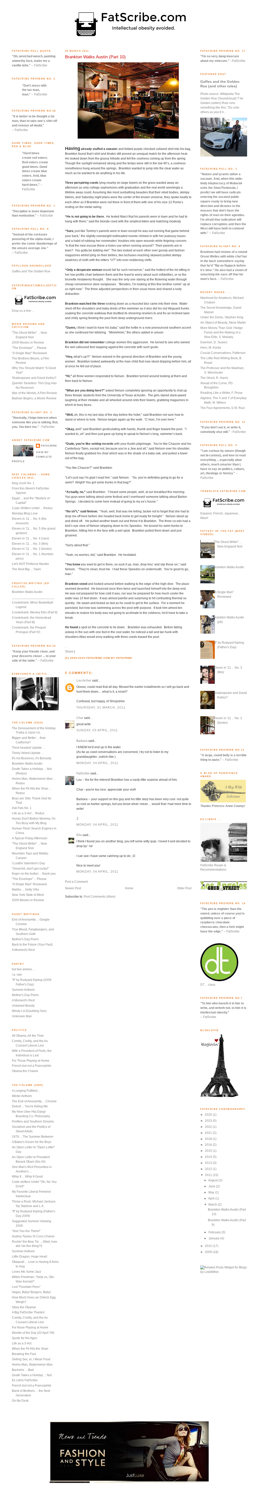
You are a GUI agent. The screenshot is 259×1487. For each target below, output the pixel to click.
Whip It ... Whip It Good (27, 1176)
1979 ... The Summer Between (32, 1136)
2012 (209, 1169)
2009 (209, 1252)
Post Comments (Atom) (99, 896)
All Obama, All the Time (28, 1035)
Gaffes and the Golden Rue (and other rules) (220, 84)
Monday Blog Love (25, 513)
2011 (209, 1175)
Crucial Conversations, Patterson (223, 353)
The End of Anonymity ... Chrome (34, 1101)
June (212, 1186)
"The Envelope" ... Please (29, 348)
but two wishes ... (23, 969)
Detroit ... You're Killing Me (30, 1106)
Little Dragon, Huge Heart (29, 1256)
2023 (209, 1121)
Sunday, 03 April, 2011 (97, 730)
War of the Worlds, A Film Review (34, 393)
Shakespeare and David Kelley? (34, 378)
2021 (209, 1133)
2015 (209, 1151)
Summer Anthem (23, 990)
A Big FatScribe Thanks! (28, 1312)
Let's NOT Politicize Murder (30, 564)
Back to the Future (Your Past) (32, 944)
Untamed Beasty (23, 1005)
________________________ (33, 597)
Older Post (184, 888)
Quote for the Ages (24, 1338)
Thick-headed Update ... (28, 747)
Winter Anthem (22, 1096)
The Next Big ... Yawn (26, 569)
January (214, 1238)
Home (129, 888)
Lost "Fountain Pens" (26, 1287)
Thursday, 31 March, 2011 (100, 707)
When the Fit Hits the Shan (30, 1348)
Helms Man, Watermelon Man (32, 1364)
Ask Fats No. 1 (22, 808)
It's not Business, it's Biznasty (31, 758)
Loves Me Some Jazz (26, 1271)
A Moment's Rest (23, 950)
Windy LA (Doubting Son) (29, 1011)
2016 (209, 1144)
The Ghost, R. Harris (214, 378)
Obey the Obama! (24, 1307)
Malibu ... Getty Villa (25, 889)
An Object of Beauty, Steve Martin (223, 322)
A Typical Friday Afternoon (29, 838)
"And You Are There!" (26, 1231)
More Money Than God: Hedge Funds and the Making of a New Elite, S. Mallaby (221, 332)
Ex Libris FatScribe (25, 1380)
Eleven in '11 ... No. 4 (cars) (30, 538)
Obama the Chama (25, 1071)
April (211, 1198)
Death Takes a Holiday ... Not (32, 1375)
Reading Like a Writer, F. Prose (221, 393)
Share (69, 651)
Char (79, 718)
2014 (209, 1157)
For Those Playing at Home (30, 1060)
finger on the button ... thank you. (34, 873)
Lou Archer (83, 680)
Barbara (82, 741)
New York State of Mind (28, 895)
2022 (209, 1127)
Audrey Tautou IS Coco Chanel (33, 1236)
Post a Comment (76, 881)
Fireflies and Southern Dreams (33, 1121)
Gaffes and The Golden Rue (31, 271)
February (215, 1232)
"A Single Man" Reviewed (29, 353)
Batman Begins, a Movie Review (34, 398)
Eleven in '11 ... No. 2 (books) (32, 549)
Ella (79, 835)
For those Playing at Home (30, 1327)
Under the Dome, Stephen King (221, 317)
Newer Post (73, 888)
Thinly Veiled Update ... (28, 753)
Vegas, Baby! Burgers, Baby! (31, 1292)
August (213, 1180)
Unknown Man (22, 1016)
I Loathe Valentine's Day (28, 863)
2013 (209, 1163)
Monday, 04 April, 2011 (97, 763)
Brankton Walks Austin (27, 592)
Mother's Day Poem (25, 939)
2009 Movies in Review (28, 342)
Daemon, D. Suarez (213, 342)
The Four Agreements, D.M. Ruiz (222, 408)
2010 (209, 1246)
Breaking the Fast (24, 1354)
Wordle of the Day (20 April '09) (33, 1333)
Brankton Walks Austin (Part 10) (95, 57)
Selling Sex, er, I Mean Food (31, 1359)
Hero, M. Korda (210, 347)
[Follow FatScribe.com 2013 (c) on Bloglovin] (219, 1096)
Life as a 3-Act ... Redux (28, 813)
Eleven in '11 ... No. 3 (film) (30, 543)
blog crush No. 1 (23, 483)
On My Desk (20, 1400)
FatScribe (49, 445)
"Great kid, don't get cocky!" (30, 868)
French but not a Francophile (31, 1065)
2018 (209, 1139)
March (213, 1204)
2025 (209, 1114)
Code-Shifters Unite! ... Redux (32, 508)
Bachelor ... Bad (23, 1370)
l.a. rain (17, 974)
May (211, 1192)
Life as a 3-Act (21, 1343)
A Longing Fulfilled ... (26, 1090)
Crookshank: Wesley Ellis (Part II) (34, 612)
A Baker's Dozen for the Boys (31, 1142)
